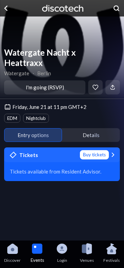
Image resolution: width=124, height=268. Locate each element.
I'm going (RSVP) (45, 87)
